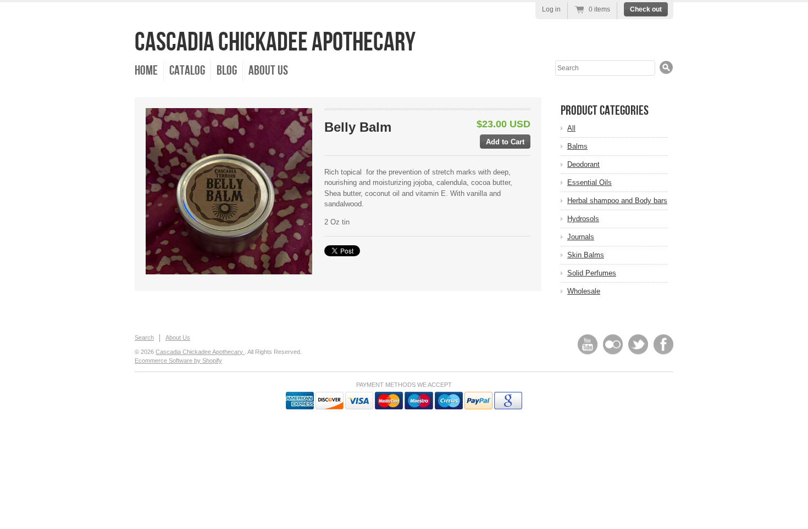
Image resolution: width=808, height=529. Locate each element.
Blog (227, 70)
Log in (551, 9)
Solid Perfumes (591, 273)
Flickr (613, 344)
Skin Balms (585, 255)
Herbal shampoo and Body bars (617, 200)
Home (146, 70)
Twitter (638, 344)
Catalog (187, 70)
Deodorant (583, 164)
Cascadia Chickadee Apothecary (275, 42)
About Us (268, 70)
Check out (646, 9)
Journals (580, 237)
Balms (577, 146)
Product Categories (605, 111)
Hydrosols (583, 219)
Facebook (663, 344)
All (571, 128)
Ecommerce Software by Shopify (178, 360)
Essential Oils (589, 182)
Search (144, 337)
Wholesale (583, 291)
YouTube (587, 344)
